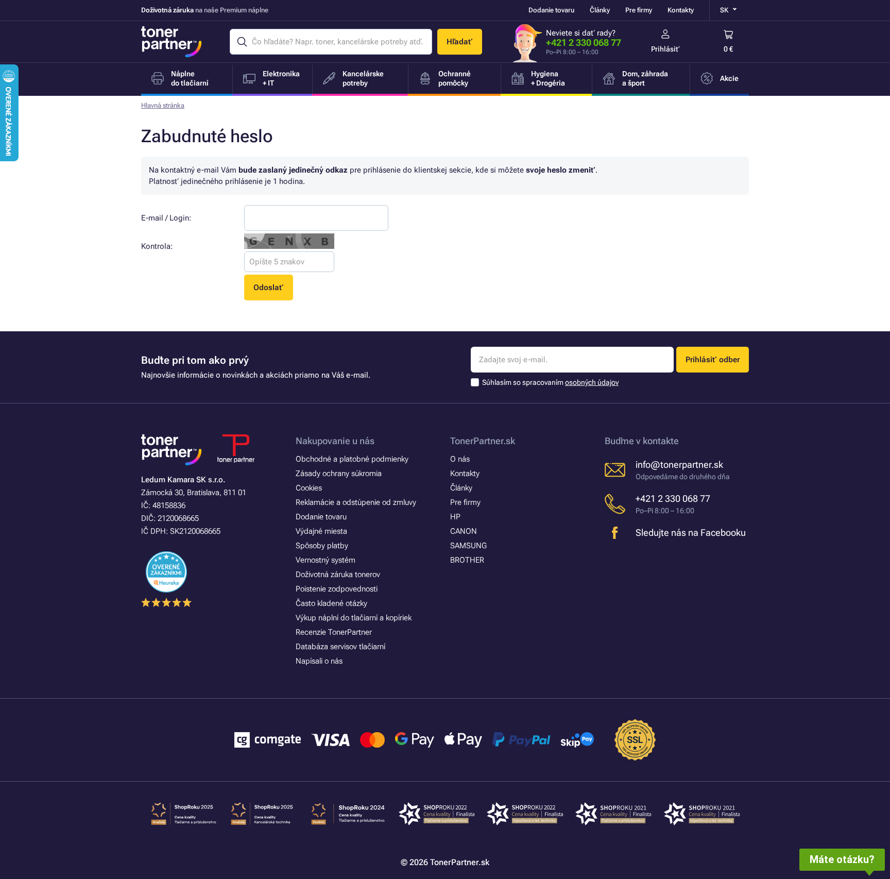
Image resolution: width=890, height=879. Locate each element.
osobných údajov (592, 382)
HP (455, 516)
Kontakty (681, 10)
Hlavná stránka (162, 105)
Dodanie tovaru (551, 10)
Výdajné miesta (321, 531)
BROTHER (467, 560)
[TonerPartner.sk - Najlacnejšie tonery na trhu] (171, 41)
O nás (460, 459)
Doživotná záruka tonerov (338, 574)
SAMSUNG (468, 545)
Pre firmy (638, 10)
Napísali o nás (319, 661)
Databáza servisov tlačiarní (340, 646)
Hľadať (460, 41)
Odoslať (268, 287)
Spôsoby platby (322, 545)
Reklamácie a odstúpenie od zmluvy (356, 502)
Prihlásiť (665, 49)
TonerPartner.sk (482, 440)
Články (600, 10)
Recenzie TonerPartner (334, 632)
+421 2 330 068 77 (583, 42)
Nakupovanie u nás (335, 440)
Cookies (309, 488)
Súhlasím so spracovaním (550, 382)
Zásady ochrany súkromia (339, 473)
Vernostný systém (325, 560)
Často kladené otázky (331, 603)
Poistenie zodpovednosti (337, 589)
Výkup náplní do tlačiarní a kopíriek (354, 617)
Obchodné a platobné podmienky (352, 459)
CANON (463, 531)
